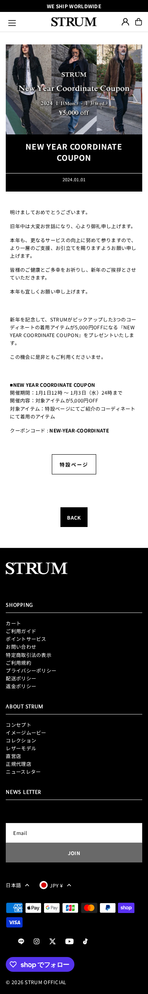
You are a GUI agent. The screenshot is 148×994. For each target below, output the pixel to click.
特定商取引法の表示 (28, 654)
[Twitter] (52, 942)
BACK (74, 517)
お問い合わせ (21, 646)
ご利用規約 (18, 662)
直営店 (13, 755)
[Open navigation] (26, 22)
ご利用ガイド (21, 630)
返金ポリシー (21, 685)
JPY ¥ (56, 885)
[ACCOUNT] (125, 21)
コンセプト (18, 724)
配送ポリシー (21, 678)
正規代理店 (18, 763)
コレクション (21, 740)
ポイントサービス (26, 638)
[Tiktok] (85, 942)
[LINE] (21, 942)
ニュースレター (23, 771)
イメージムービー (26, 732)
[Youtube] (69, 942)
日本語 (13, 884)
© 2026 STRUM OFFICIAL (36, 981)
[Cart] (138, 21)
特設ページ (74, 464)
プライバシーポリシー (31, 670)
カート (13, 623)
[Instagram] (36, 942)
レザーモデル (21, 747)
